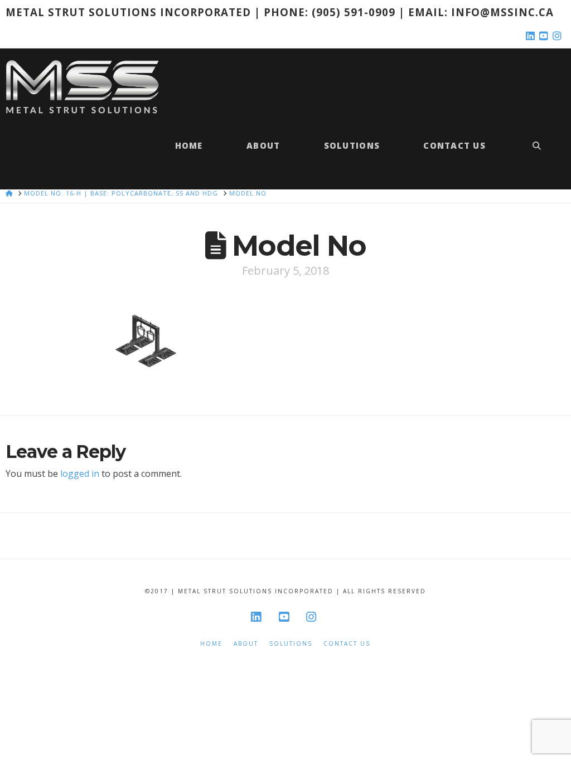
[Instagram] (558, 36)
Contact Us (346, 643)
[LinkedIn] (532, 36)
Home (211, 643)
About (246, 643)
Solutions (290, 643)
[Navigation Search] (536, 151)
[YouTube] (545, 36)
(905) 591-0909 (353, 12)
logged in (79, 473)
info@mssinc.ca (502, 12)
